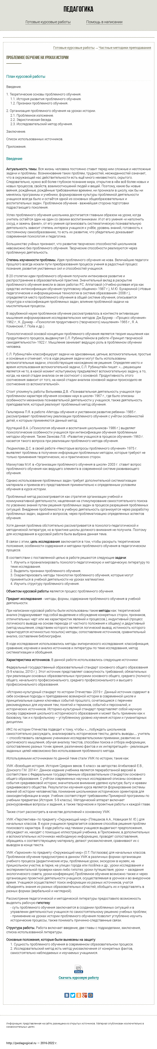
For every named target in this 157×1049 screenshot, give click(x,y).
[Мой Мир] (90, 995)
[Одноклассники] (78, 995)
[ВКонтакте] (66, 995)
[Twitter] (72, 995)
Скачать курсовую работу (79, 977)
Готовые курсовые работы (48, 21)
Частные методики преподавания (125, 47)
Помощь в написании (104, 21)
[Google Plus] (84, 995)
